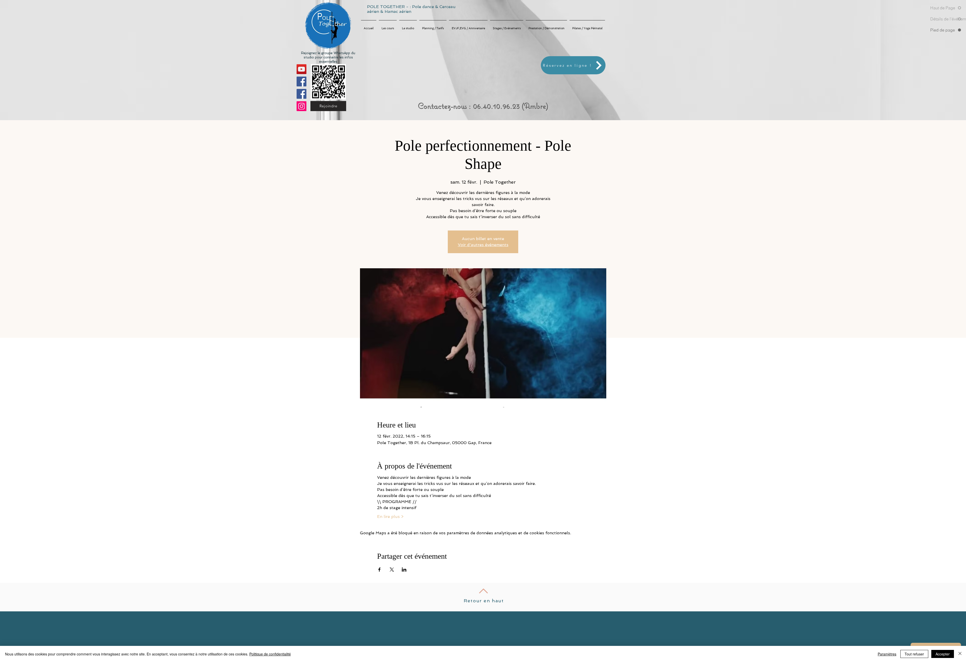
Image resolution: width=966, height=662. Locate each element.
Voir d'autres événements (483, 244)
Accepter (943, 653)
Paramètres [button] (887, 653)
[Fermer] (960, 654)
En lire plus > (390, 516)
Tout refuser (914, 653)
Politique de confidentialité (270, 653)
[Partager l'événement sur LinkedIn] (404, 570)
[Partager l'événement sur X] (391, 570)
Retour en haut (484, 600)
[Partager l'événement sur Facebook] (379, 570)
